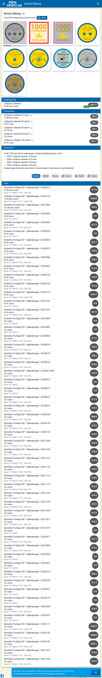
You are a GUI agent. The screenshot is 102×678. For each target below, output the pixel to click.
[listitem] (51, 105)
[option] (51, 190)
